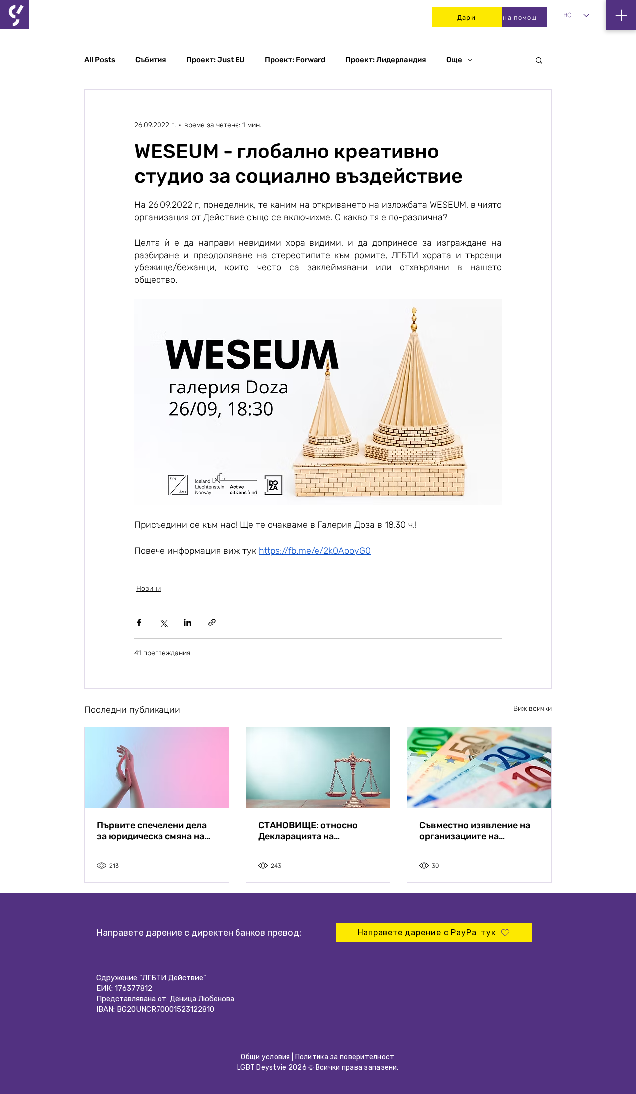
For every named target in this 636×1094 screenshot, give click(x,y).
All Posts (99, 59)
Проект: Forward (295, 59)
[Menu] (621, 15)
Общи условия (265, 1057)
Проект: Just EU (215, 59)
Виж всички (532, 708)
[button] (539, 60)
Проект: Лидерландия (385, 59)
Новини (148, 588)
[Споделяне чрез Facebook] (139, 622)
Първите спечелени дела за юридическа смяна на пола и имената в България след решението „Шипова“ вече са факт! (156, 831)
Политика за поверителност (345, 1057)
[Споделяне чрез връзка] (212, 622)
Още (454, 59)
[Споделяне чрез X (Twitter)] (163, 622)
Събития (150, 59)
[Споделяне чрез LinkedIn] (187, 622)
